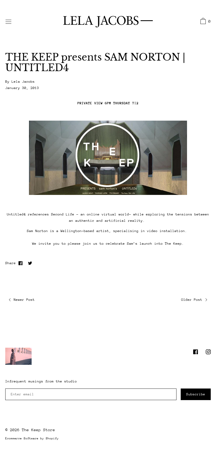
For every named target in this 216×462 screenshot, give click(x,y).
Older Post (192, 300)
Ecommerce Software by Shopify (32, 438)
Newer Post (23, 300)
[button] (204, 22)
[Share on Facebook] (20, 263)
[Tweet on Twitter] (30, 263)
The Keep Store (38, 429)
